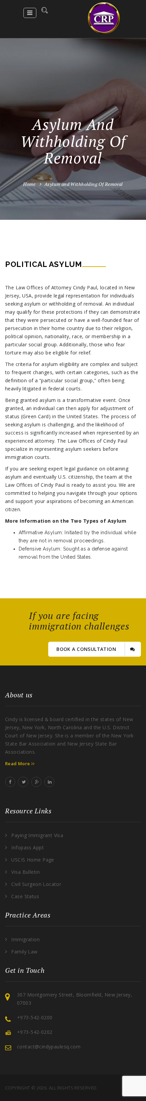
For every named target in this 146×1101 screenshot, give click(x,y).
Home (29, 184)
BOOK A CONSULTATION (86, 649)
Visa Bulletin (25, 872)
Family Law (24, 951)
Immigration (25, 939)
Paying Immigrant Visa (37, 835)
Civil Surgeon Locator (36, 884)
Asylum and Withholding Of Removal (83, 184)
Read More (18, 763)
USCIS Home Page (32, 859)
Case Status (25, 896)
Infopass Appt (27, 847)
